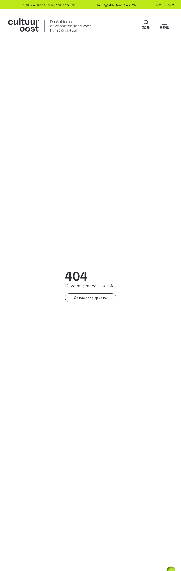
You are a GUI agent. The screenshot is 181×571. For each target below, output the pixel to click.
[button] (146, 24)
